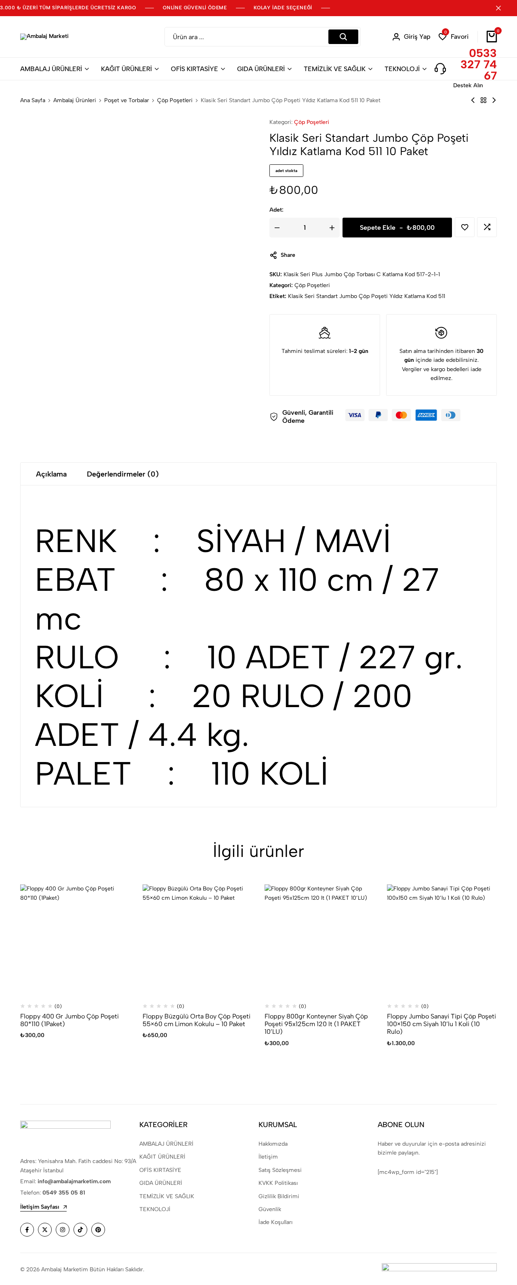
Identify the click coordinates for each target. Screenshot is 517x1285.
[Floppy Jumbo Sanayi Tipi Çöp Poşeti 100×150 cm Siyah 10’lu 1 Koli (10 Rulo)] (442, 939)
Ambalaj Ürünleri (74, 100)
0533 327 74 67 (478, 64)
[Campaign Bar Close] (502, 8)
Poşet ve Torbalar (126, 100)
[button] (454, 37)
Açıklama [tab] (51, 474)
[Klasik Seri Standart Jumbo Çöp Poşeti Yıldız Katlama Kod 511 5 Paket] (473, 100)
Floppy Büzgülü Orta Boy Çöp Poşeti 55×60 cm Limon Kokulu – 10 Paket (196, 1020)
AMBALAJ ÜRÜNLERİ (51, 69)
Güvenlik (269, 1209)
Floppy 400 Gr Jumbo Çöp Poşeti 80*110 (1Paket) (69, 1020)
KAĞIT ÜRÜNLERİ (126, 69)
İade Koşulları (275, 1222)
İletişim (268, 1156)
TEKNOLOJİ (402, 69)
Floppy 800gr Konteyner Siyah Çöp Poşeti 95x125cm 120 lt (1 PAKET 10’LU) (316, 1023)
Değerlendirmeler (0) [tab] (123, 474)
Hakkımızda (273, 1143)
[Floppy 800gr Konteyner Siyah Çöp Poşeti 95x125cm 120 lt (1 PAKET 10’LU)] (320, 939)
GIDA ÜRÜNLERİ (261, 69)
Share (288, 255)
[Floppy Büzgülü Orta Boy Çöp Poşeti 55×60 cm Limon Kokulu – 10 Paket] (198, 939)
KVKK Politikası (278, 1183)
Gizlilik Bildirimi (278, 1196)
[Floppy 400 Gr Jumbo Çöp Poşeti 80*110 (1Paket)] (75, 939)
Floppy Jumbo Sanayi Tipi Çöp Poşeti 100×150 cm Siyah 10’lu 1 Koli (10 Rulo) (441, 1023)
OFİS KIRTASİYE (194, 69)
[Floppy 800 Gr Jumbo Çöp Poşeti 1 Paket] (494, 100)
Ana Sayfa (32, 100)
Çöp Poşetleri (175, 100)
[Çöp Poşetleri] (483, 100)
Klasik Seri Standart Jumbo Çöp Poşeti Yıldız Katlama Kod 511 (366, 296)
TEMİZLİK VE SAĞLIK (335, 69)
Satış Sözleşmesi (280, 1170)
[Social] (27, 1230)
